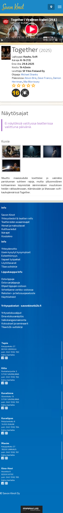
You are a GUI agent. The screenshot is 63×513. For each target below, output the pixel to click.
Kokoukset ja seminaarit (14, 323)
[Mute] (56, 40)
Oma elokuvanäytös (12, 316)
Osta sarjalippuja (10, 282)
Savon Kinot (8, 214)
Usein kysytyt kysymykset (16, 252)
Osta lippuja (7, 278)
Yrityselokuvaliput (11, 312)
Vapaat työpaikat (10, 259)
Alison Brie (30, 77)
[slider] (23, 40)
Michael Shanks (29, 74)
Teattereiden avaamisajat (15, 221)
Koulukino (6, 236)
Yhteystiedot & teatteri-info (17, 218)
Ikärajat (5, 232)
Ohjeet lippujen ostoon (13, 285)
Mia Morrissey (31, 81)
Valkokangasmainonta (13, 319)
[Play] (2, 40)
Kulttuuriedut (8, 229)
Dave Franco (45, 77)
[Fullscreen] (60, 40)
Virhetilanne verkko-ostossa (17, 289)
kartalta (11, 355)
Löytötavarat (8, 262)
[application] (31, 29)
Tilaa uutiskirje (9, 266)
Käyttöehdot (8, 296)
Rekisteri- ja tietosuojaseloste (18, 293)
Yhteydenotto (9, 248)
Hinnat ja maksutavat (13, 225)
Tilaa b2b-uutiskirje (12, 326)
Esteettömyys (9, 255)
